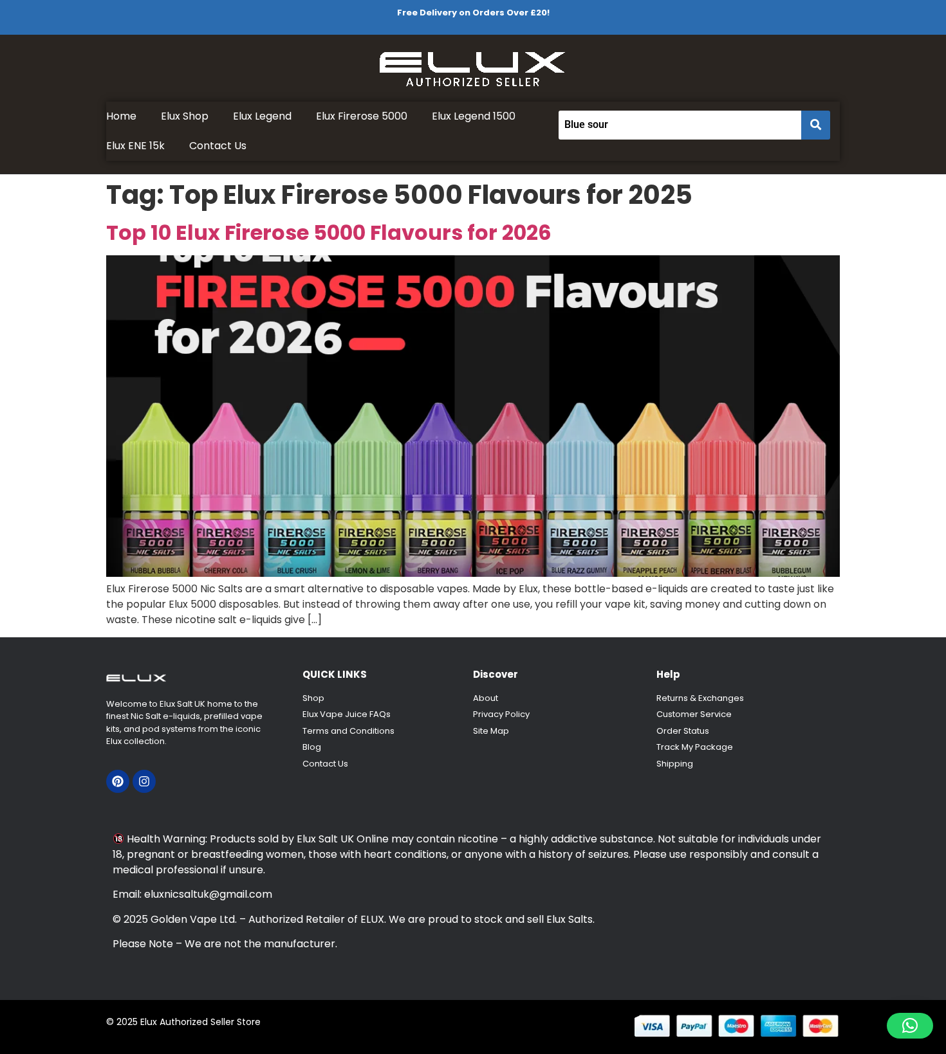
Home (121, 116)
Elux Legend (262, 116)
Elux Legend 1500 (473, 116)
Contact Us (217, 145)
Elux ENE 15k (135, 145)
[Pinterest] (117, 781)
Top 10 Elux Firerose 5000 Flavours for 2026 (329, 232)
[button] (910, 1026)
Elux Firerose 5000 (361, 116)
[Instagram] (144, 781)
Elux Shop (185, 116)
